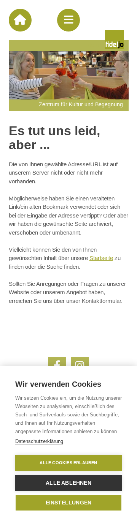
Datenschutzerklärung (39, 441)
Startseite (101, 258)
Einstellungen (69, 503)
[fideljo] (114, 39)
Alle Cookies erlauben (68, 462)
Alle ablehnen (68, 483)
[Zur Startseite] (20, 20)
